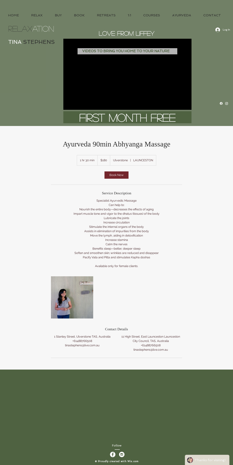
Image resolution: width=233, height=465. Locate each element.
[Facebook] (221, 103)
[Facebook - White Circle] (112, 454)
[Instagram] (226, 103)
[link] (116, 175)
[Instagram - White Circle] (122, 454)
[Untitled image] (72, 297)
